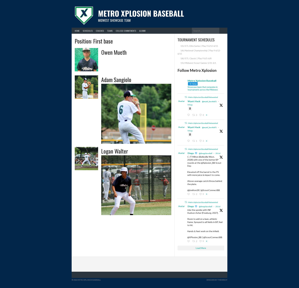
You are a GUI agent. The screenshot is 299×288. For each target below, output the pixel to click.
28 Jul (218, 153)
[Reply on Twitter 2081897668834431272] (189, 194)
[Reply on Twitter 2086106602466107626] (189, 141)
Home (77, 30)
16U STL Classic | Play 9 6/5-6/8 (195, 58)
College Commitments (126, 30)
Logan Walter (114, 151)
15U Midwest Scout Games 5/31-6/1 (198, 63)
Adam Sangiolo (116, 79)
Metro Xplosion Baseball (141, 13)
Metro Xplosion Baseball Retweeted (203, 97)
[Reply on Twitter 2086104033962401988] (189, 115)
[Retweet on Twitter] (186, 97)
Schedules (88, 30)
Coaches (100, 30)
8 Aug (190, 105)
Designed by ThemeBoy (216, 280)
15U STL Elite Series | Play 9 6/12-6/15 (199, 46)
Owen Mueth (114, 52)
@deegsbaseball (205, 153)
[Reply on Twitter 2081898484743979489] (189, 241)
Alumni (142, 30)
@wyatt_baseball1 (209, 101)
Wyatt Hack (194, 101)
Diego (191, 153)
